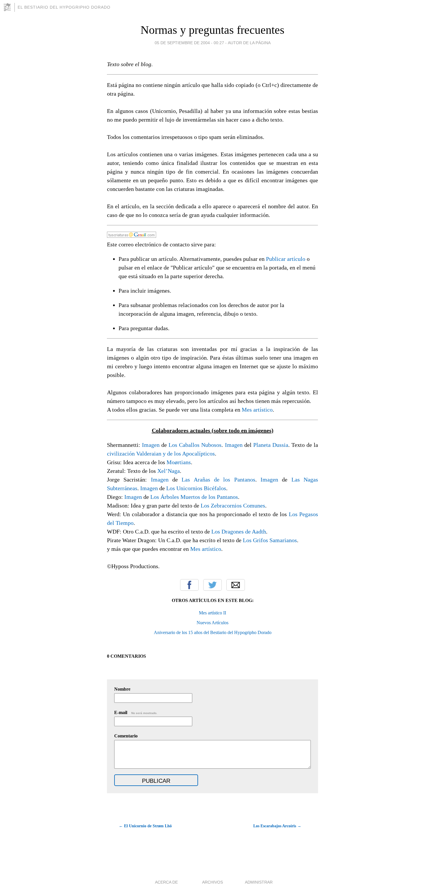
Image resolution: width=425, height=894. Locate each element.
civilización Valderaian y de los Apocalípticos (161, 453)
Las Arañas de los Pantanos (218, 479)
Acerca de (166, 882)
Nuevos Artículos (212, 622)
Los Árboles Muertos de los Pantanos (194, 497)
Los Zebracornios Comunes (233, 505)
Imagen (151, 445)
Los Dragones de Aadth (238, 531)
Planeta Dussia (270, 445)
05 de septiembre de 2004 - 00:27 (189, 42)
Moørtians (179, 462)
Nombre (122, 689)
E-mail (135, 712)
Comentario (126, 735)
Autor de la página (249, 42)
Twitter (212, 585)
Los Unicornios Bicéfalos (196, 488)
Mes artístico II (212, 612)
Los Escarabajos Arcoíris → (277, 826)
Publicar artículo (285, 259)
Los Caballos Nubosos (195, 445)
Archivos (212, 882)
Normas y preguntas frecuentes (212, 29)
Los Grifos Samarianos (270, 540)
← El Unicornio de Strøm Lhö (145, 826)
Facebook (189, 585)
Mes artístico (257, 409)
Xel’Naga (168, 471)
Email (235, 585)
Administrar (259, 882)
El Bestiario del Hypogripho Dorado (64, 7)
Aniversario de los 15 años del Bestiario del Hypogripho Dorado (212, 632)
